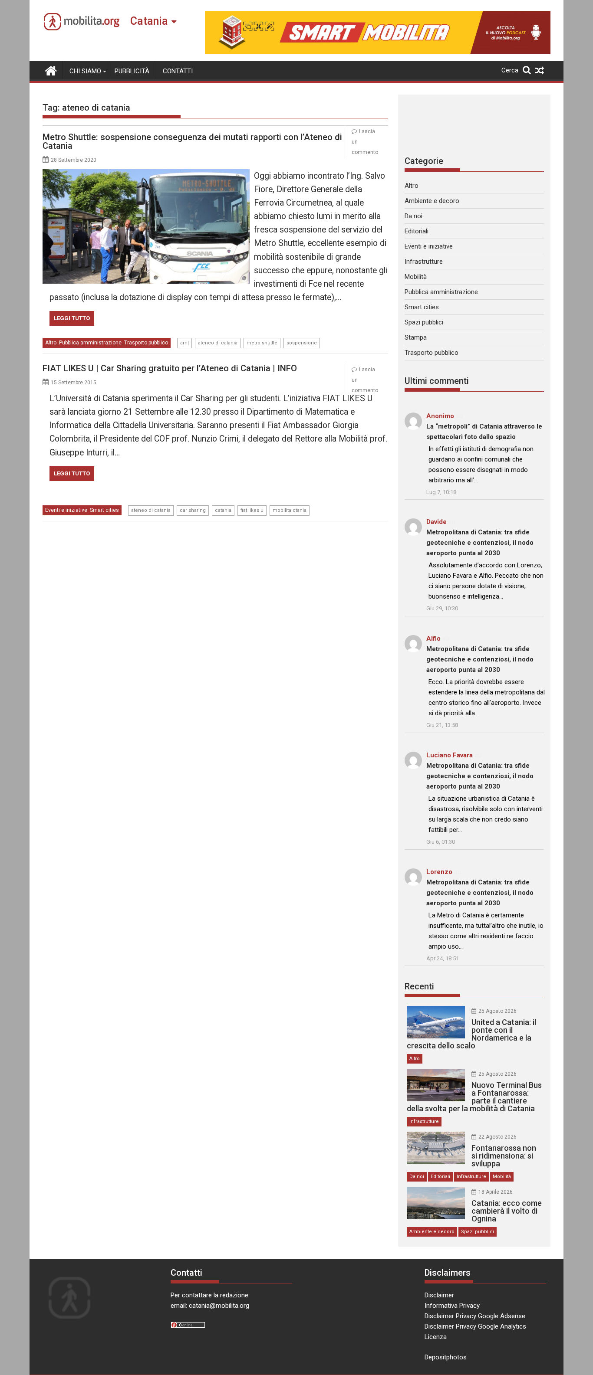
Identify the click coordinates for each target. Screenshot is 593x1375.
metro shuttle (262, 343)
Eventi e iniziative (66, 510)
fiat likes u (252, 510)
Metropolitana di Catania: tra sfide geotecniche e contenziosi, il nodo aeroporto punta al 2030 (480, 542)
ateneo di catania (217, 343)
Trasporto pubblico (146, 343)
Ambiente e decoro (432, 201)
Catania (149, 21)
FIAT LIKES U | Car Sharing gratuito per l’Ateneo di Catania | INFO (170, 368)
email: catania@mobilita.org (210, 1306)
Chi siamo (85, 71)
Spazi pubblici (424, 322)
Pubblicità (132, 71)
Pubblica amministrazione (90, 343)
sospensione (302, 343)
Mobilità (416, 277)
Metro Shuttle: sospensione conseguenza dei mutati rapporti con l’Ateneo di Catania (192, 141)
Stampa (416, 337)
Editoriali (416, 231)
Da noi (413, 216)
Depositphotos (446, 1357)
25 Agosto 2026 (497, 1011)
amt (184, 343)
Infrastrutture (424, 261)
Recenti (419, 986)
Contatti (178, 71)
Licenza (436, 1337)
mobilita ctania (289, 510)
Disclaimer (439, 1295)
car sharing (193, 510)
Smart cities (104, 510)
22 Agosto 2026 (497, 1137)
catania (223, 510)
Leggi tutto (72, 318)
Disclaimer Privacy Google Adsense (475, 1316)
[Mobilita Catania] (51, 70)
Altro (50, 343)
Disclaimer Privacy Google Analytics (475, 1326)
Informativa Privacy (452, 1306)
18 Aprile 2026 (495, 1192)
